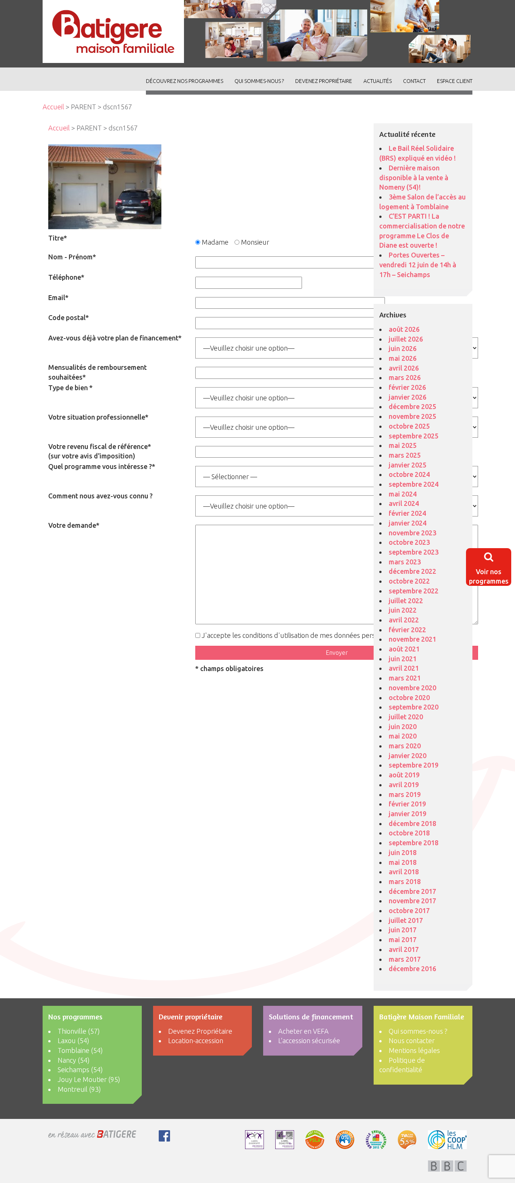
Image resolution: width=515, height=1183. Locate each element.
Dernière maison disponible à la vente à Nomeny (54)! (413, 177)
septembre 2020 (413, 707)
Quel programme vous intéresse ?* (101, 466)
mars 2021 (405, 678)
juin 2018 (403, 852)
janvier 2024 (407, 523)
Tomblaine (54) (80, 1050)
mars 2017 (405, 959)
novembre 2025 (412, 416)
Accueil (53, 106)
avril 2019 (404, 784)
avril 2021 (404, 668)
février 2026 (407, 387)
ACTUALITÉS (377, 81)
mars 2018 (405, 881)
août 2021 (404, 649)
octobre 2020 (409, 697)
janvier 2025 (407, 465)
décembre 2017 (412, 891)
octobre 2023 (409, 542)
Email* (58, 297)
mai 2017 (403, 939)
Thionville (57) (79, 1031)
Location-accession (195, 1040)
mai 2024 (403, 494)
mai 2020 (403, 736)
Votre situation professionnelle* (98, 417)
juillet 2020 (406, 716)
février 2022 (407, 629)
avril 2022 (404, 620)
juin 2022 (403, 610)
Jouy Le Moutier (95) (89, 1079)
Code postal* (68, 317)
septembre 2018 (413, 842)
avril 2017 (404, 949)
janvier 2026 (407, 397)
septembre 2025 (413, 436)
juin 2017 (403, 929)
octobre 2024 (409, 474)
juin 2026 (403, 348)
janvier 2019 (407, 813)
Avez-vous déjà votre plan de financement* (115, 338)
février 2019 (407, 804)
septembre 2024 (413, 484)
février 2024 (407, 513)
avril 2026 (404, 368)
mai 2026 (403, 358)
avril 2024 (404, 503)
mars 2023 (405, 561)
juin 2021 (403, 658)
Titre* (57, 238)
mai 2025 (403, 445)
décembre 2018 (412, 823)
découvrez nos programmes (184, 81)
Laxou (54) (73, 1040)
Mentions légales (414, 1050)
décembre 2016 (412, 968)
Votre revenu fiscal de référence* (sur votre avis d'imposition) (99, 451)
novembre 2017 (412, 900)
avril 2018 (404, 871)
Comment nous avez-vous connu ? (100, 496)
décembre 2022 (412, 571)
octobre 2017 (409, 910)
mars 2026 (405, 377)
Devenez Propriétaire (323, 81)
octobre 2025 (409, 426)
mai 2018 (403, 862)
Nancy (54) (74, 1060)
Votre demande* (74, 525)
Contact (414, 81)
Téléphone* (66, 277)
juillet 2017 (406, 920)
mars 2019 (405, 794)
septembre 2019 (413, 765)
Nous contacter (412, 1040)
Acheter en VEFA (303, 1031)
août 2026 (404, 329)
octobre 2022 (409, 581)
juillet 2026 (406, 339)
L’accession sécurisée (309, 1040)
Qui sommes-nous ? (259, 81)
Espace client (454, 81)
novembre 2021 (412, 639)
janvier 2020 (407, 755)
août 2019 (404, 774)
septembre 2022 (413, 591)
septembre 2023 (413, 552)
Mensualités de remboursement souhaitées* (97, 372)
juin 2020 (403, 726)
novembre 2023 (412, 532)
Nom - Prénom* (72, 257)
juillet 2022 (406, 600)
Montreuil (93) (79, 1089)
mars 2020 (405, 745)
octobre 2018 (409, 833)
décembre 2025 (412, 406)
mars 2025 (405, 455)
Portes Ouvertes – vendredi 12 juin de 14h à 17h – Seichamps (417, 264)
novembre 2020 (412, 687)
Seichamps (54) (80, 1069)
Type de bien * (70, 387)
